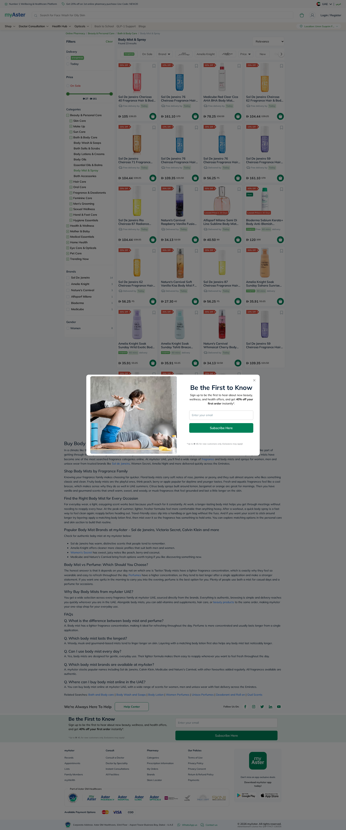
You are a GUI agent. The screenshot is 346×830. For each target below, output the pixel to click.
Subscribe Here (221, 428)
